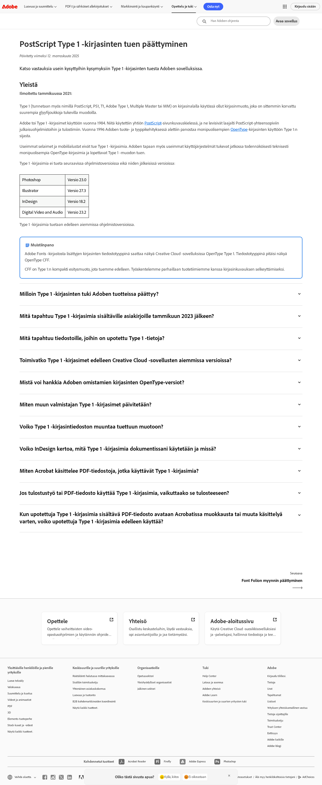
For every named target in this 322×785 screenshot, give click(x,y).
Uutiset (271, 701)
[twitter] (61, 777)
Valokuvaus (14, 687)
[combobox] (234, 21)
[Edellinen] (90, 584)
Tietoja (271, 682)
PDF (10, 706)
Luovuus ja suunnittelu (38, 6)
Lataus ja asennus (212, 682)
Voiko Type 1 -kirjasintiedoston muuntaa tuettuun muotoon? (91, 426)
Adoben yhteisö (211, 688)
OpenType (239, 129)
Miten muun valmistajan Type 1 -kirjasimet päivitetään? (85, 404)
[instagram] (53, 777)
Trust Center (274, 727)
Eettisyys (272, 733)
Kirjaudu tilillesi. (276, 676)
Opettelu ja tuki (182, 6)
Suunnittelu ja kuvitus (20, 693)
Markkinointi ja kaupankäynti (140, 6)
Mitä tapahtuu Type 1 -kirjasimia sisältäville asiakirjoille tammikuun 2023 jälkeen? (117, 315)
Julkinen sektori (146, 688)
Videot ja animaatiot (19, 699)
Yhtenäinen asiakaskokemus (89, 688)
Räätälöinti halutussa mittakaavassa (94, 676)
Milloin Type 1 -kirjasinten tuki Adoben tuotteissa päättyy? (89, 293)
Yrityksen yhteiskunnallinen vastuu (287, 707)
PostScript (152, 123)
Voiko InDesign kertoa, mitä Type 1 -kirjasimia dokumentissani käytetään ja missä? (118, 448)
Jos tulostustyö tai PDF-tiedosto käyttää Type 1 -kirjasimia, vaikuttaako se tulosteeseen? (124, 492)
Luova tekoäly (16, 680)
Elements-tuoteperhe (20, 719)
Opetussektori (145, 676)
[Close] (229, 775)
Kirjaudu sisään (305, 6)
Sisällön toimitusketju (85, 682)
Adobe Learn (209, 695)
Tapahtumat (274, 695)
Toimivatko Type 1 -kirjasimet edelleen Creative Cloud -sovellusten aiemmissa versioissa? (125, 360)
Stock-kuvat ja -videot (20, 725)
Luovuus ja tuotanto (84, 695)
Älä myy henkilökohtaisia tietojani (275, 777)
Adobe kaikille (275, 739)
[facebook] (44, 777)
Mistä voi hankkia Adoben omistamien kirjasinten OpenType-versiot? (102, 382)
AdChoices (308, 777)
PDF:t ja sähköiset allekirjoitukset (87, 6)
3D (9, 712)
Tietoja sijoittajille (277, 714)
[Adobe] (9, 6)
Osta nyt (213, 6)
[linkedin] (69, 777)
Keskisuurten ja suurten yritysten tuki (224, 701)
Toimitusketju (275, 720)
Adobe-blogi (274, 746)
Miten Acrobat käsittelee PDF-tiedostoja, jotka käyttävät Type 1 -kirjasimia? (109, 470)
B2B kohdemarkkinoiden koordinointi (94, 701)
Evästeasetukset (242, 777)
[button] (285, 6)
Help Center (209, 676)
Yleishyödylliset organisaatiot (154, 682)
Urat (269, 688)
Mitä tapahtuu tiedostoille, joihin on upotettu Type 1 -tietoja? (92, 338)
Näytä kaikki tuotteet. (20, 731)
